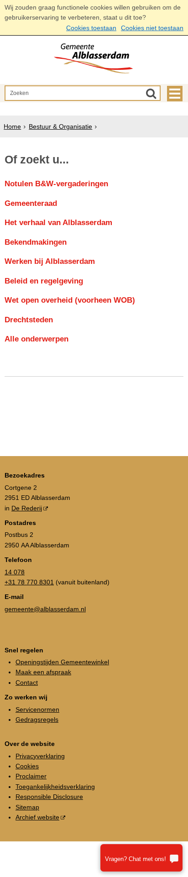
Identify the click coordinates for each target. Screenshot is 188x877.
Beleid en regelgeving (44, 281)
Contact (27, 682)
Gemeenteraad (31, 203)
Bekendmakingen (36, 242)
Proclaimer (31, 776)
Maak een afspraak (43, 672)
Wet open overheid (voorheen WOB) (70, 300)
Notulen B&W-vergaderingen (56, 183)
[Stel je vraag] (141, 858)
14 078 (15, 572)
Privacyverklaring (40, 756)
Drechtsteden (29, 319)
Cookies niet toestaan (152, 28)
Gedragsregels (37, 719)
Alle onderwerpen (36, 339)
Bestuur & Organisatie (60, 126)
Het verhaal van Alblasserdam (58, 222)
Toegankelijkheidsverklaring (55, 786)
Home (12, 126)
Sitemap (27, 807)
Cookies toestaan (91, 28)
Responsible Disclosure (49, 796)
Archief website (37, 817)
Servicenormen (37, 709)
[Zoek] (151, 93)
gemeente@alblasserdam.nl (45, 609)
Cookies (27, 766)
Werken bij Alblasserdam (50, 261)
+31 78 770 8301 (29, 582)
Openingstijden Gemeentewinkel (62, 662)
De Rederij (26, 508)
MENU (175, 93)
